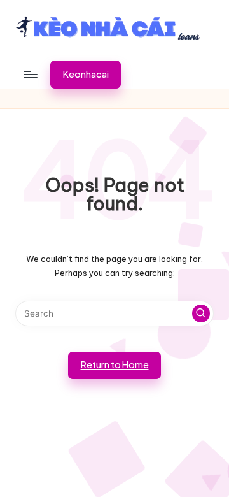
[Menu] (30, 74)
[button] (85, 75)
